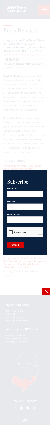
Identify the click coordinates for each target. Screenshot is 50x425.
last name (11, 202)
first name (12, 189)
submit (15, 245)
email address (13, 215)
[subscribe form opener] (46, 291)
